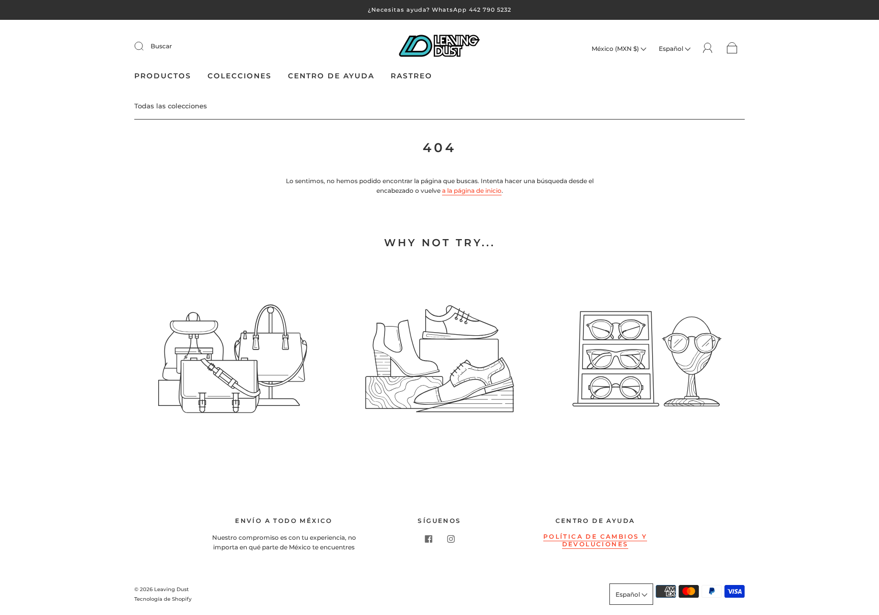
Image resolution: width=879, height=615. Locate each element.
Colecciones (240, 76)
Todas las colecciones (170, 106)
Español (672, 48)
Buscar (161, 46)
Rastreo (411, 76)
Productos (162, 76)
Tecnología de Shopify (163, 599)
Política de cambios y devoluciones (595, 540)
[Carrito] (732, 49)
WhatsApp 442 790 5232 (471, 9)
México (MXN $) (616, 48)
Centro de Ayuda (331, 76)
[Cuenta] (708, 48)
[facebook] (428, 539)
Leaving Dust (171, 589)
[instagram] (451, 539)
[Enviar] (145, 46)
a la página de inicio (472, 190)
